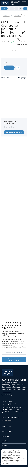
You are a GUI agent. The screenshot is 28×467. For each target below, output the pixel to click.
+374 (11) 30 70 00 (7, 401)
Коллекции (17, 15)
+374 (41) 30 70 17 (9, 404)
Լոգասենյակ (6, 431)
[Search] (12, 8)
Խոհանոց (5, 441)
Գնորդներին (6, 426)
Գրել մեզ (7, 394)
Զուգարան (5, 436)
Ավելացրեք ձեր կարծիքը (14, 132)
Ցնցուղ (4, 446)
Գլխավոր (6, 15)
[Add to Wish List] (18, 66)
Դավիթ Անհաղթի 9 (7, 420)
